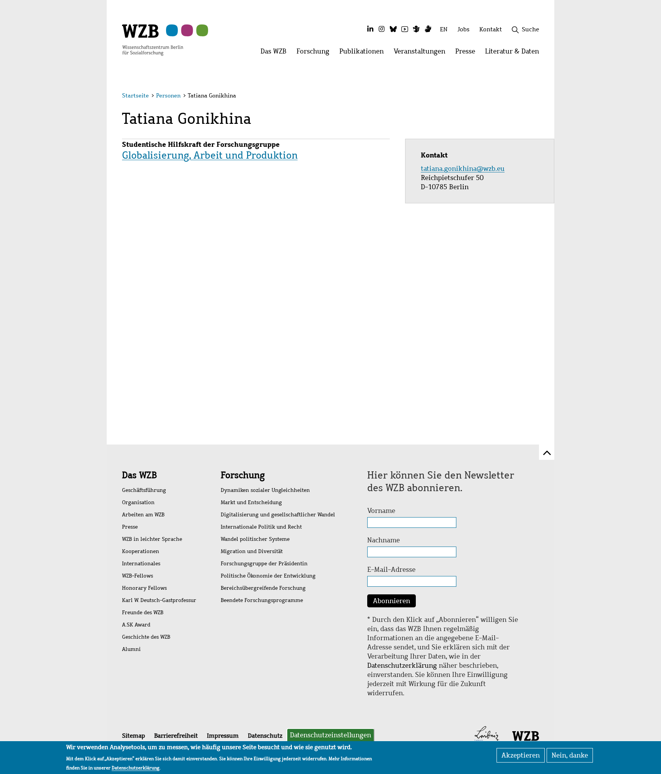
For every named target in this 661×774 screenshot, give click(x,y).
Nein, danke (570, 755)
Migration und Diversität (252, 551)
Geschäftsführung (144, 490)
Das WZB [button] (275, 53)
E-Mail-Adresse (391, 569)
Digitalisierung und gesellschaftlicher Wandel (278, 514)
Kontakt (490, 29)
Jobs (463, 29)
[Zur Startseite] (152, 39)
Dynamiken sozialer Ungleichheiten (265, 490)
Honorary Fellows (144, 588)
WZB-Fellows (137, 575)
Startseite (135, 95)
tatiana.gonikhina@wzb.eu (464, 168)
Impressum (223, 736)
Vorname (381, 510)
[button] (540, 96)
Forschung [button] (315, 53)
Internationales (141, 563)
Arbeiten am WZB (143, 514)
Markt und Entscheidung (251, 502)
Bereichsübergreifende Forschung (263, 588)
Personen (168, 95)
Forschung (243, 475)
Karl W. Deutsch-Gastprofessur (159, 600)
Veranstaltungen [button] (422, 53)
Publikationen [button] (364, 53)
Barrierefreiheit (176, 736)
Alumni (131, 649)
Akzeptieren (520, 755)
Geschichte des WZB (146, 637)
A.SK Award (136, 624)
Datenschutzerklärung (402, 665)
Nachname (383, 540)
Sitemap (133, 736)
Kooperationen (140, 551)
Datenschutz (265, 736)
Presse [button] (467, 53)
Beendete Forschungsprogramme (262, 600)
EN (444, 29)
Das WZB (139, 475)
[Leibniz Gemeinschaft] (487, 735)
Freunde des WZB (142, 612)
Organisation (138, 502)
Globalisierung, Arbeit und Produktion (210, 155)
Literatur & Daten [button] (514, 53)
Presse (130, 527)
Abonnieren (391, 600)
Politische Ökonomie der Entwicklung (268, 575)
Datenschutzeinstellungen (330, 735)
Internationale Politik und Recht (261, 527)
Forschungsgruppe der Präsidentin (264, 563)
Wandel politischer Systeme (255, 539)
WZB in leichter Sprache (152, 539)
